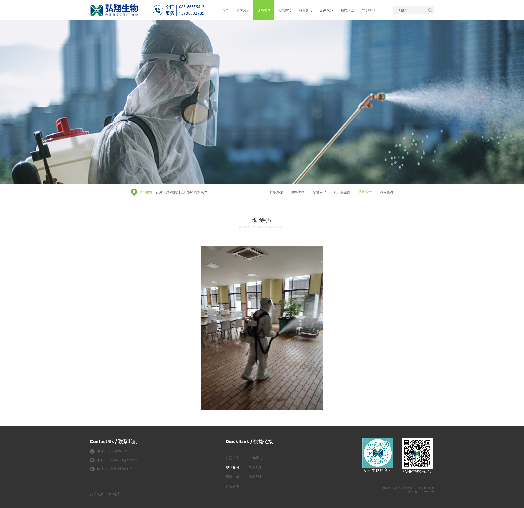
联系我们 (368, 10)
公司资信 (243, 10)
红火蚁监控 (342, 192)
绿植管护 (319, 192)
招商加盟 (347, 10)
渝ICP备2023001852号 (421, 491)
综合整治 (386, 192)
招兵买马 (326, 10)
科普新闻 (305, 10)
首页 (225, 10)
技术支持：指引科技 (105, 494)
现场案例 (263, 10)
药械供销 (284, 10)
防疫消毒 (185, 192)
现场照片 (200, 192)
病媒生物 (298, 192)
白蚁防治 (276, 192)
